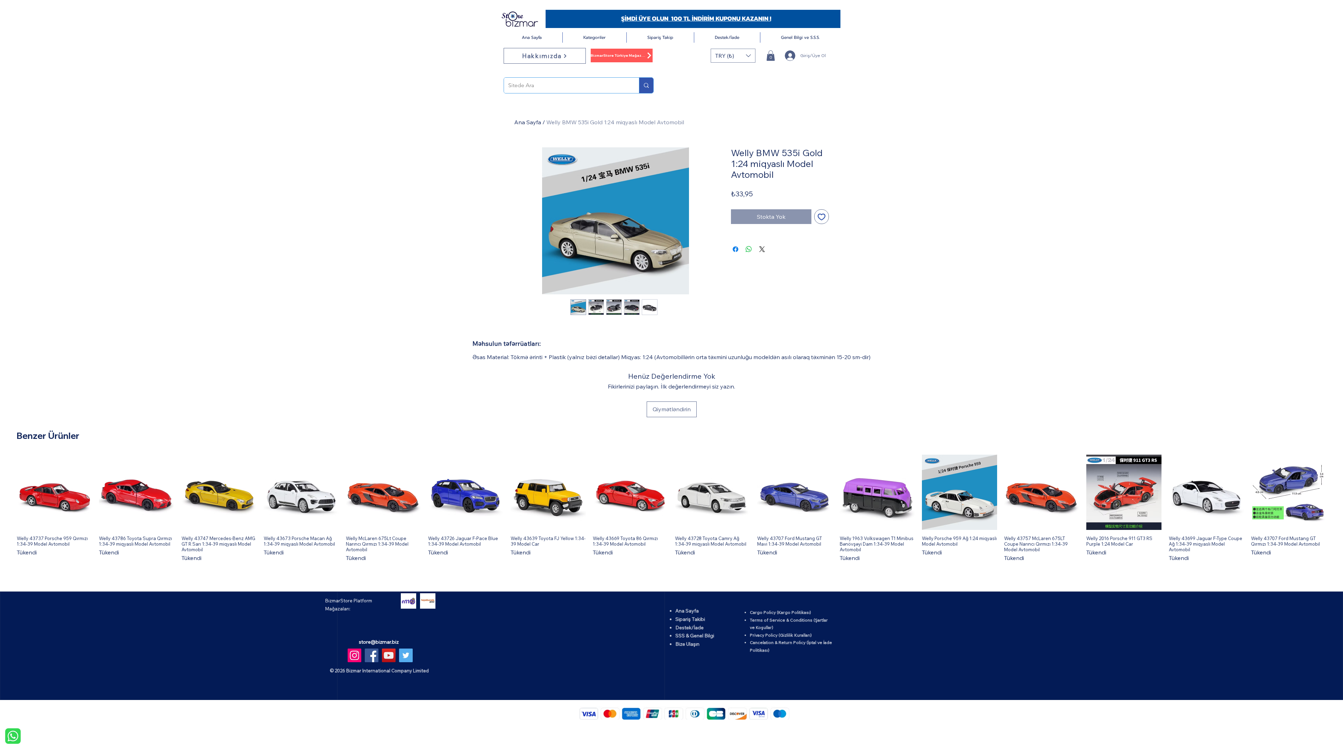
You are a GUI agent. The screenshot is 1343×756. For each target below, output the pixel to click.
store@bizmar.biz (379, 642)
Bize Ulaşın (687, 644)
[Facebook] (371, 655)
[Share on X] (762, 249)
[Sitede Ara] (646, 85)
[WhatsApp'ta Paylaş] (749, 249)
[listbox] (733, 56)
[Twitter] (406, 655)
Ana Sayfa (527, 122)
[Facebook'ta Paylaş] (735, 249)
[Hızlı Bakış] (54, 492)
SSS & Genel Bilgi (694, 635)
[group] (671, 508)
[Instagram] (354, 655)
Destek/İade (689, 627)
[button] (594, 37)
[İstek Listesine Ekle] (821, 216)
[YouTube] (389, 655)
